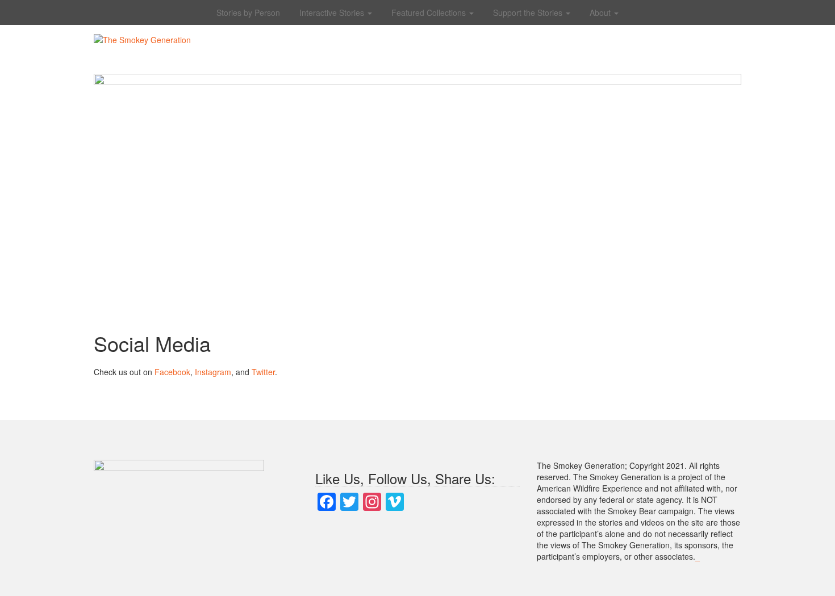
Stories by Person (248, 12)
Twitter (263, 371)
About (601, 12)
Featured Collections (429, 12)
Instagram (213, 371)
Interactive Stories (332, 12)
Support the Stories (529, 12)
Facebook (172, 371)
